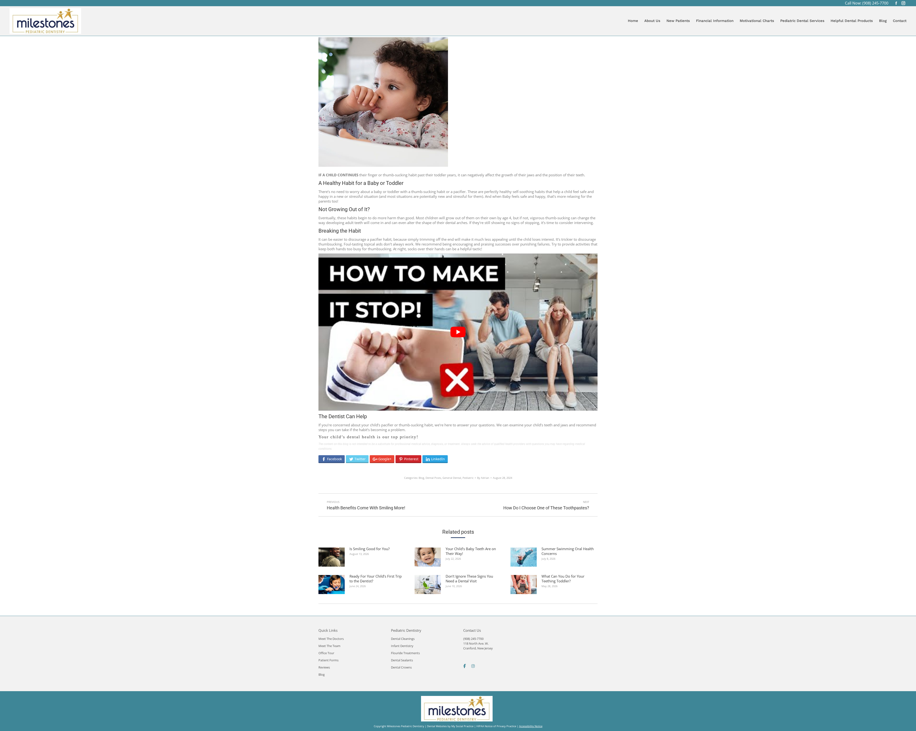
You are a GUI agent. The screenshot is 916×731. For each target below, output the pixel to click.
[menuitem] (633, 21)
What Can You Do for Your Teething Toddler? (562, 578)
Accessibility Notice (530, 726)
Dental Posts (433, 478)
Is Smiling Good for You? (369, 548)
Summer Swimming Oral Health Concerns (567, 551)
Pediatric (468, 478)
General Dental (451, 478)
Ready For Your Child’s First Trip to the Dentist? (375, 578)
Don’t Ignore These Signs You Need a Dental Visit (469, 578)
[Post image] (331, 557)
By (483, 478)
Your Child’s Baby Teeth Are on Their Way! (471, 551)
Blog (421, 478)
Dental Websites (437, 726)
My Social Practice (462, 726)
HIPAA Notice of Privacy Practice (496, 726)
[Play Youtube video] (458, 332)
